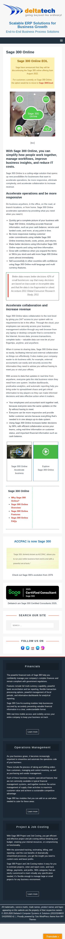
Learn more (32, 732)
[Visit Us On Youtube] (32, 649)
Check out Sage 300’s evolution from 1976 (32, 575)
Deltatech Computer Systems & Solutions (31, 913)
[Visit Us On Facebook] (22, 649)
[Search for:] (32, 625)
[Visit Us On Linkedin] (37, 649)
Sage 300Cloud (46, 83)
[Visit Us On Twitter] (27, 649)
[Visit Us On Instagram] (42, 649)
